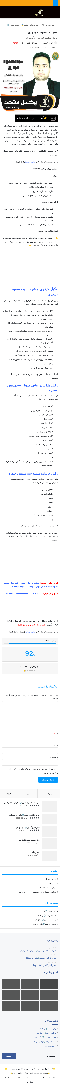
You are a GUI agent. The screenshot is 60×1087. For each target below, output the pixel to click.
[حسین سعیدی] (49, 984)
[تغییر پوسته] (51, 13)
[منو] (3, 13)
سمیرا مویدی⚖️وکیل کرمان (44, 924)
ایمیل (55, 745)
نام (56, 733)
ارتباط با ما (17, 1077)
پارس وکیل (51, 883)
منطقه (38, 1077)
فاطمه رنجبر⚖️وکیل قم (46, 915)
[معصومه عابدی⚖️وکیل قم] (49, 995)
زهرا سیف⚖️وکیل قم (47, 911)
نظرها (9, 793)
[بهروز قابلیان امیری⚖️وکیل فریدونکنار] (49, 819)
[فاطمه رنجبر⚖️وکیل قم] (11, 984)
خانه (53, 25)
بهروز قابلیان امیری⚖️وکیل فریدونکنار (24, 815)
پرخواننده (49, 793)
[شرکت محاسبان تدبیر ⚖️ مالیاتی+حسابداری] (49, 806)
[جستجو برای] (56, 13)
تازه (28, 793)
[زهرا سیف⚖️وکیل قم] (30, 984)
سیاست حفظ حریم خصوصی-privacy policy (37, 892)
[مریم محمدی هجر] (49, 1006)
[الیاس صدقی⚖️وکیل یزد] (30, 995)
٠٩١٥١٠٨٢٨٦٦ (10, 593)
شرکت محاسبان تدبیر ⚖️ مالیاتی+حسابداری (22, 802)
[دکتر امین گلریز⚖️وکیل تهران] (49, 831)
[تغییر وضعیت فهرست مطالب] (52, 118)
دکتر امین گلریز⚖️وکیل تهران (28, 827)
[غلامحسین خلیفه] (11, 1006)
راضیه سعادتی (50, 1046)
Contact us (51, 879)
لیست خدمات (28, 1077)
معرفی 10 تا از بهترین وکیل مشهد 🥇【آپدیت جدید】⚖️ (28, 25)
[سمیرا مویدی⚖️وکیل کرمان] (11, 995)
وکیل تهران (30, 631)
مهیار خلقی (35, 852)
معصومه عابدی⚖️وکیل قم (45, 920)
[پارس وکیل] (40, 12)
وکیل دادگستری (48, 43)
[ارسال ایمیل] (41, 43)
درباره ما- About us (48, 888)
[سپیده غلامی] (30, 1006)
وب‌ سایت (54, 757)
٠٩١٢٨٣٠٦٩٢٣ (34, 593)
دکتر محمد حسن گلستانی (29, 840)
